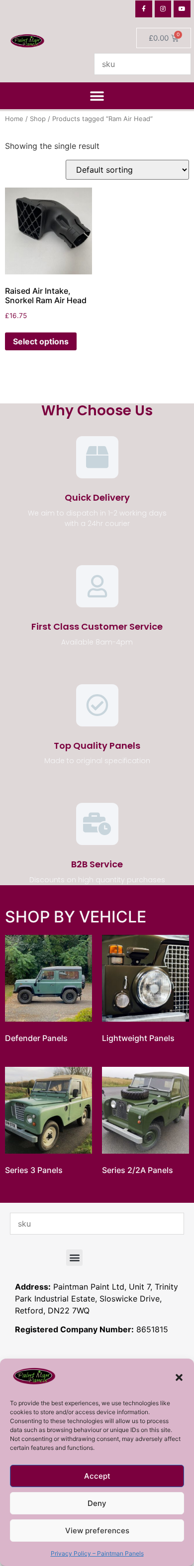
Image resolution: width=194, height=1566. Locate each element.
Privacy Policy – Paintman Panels (97, 1553)
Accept (97, 1476)
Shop (38, 119)
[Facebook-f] (143, 8)
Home (14, 119)
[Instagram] (163, 8)
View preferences (97, 1530)
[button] (179, 1377)
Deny (97, 1503)
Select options (41, 341)
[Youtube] (182, 8)
